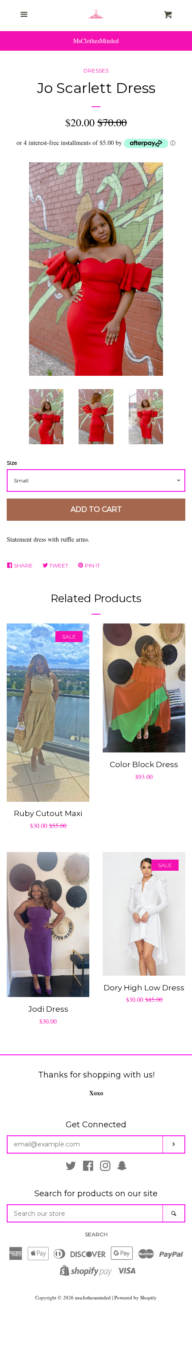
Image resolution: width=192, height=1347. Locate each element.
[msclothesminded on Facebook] (88, 1167)
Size (12, 462)
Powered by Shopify (135, 1297)
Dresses (96, 70)
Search (96, 1234)
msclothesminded (93, 1297)
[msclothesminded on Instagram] (105, 1167)
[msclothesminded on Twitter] (71, 1167)
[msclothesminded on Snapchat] (122, 1167)
